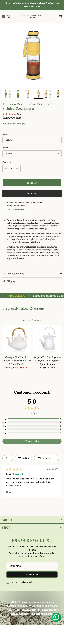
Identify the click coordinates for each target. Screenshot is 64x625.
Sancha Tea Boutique (15, 123)
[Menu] (3, 16)
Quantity (6, 162)
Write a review (32, 441)
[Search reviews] (7, 458)
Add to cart (32, 182)
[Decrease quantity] (5, 168)
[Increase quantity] (17, 168)
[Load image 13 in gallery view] (32, 55)
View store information (15, 209)
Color (5, 134)
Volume (6, 147)
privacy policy (27, 582)
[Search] (10, 16)
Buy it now (32, 193)
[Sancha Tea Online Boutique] (32, 16)
